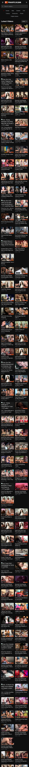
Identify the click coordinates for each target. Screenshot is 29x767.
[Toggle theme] (26, 2)
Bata (13, 10)
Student (18, 10)
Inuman (7, 10)
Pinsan (21, 13)
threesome (15, 13)
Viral (24, 10)
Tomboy (8, 13)
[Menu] (2, 2)
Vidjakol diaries (14, 16)
